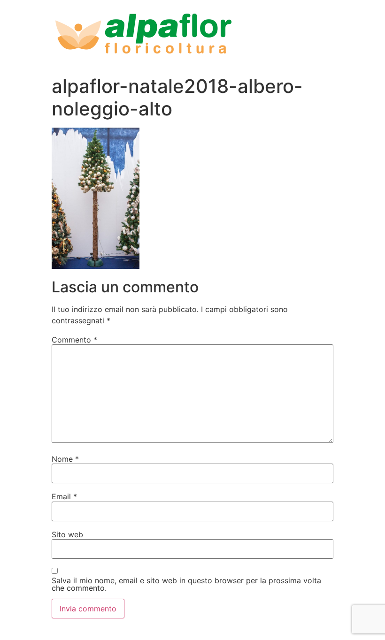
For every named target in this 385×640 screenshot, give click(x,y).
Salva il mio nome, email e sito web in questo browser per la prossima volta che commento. (186, 584)
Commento (74, 339)
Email (64, 496)
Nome (65, 459)
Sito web (67, 534)
